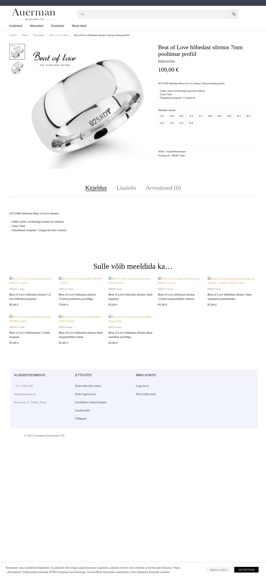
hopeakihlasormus (176, 151)
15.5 (162, 116)
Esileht (13, 35)
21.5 (181, 123)
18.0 (210, 116)
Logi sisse (142, 386)
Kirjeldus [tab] (96, 187)
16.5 (181, 116)
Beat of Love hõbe (59, 35)
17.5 (200, 116)
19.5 (239, 116)
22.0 (191, 123)
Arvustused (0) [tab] (163, 187)
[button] (144, 49)
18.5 (220, 116)
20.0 (248, 116)
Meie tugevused (85, 394)
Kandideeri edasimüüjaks (91, 402)
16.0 (172, 116)
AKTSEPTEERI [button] (246, 569)
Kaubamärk (82, 410)
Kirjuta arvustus (166, 60)
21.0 (172, 123)
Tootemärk (38, 35)
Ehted (25, 35)
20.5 (162, 123)
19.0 (229, 116)
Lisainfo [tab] (126, 187)
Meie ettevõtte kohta (88, 386)
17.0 (191, 116)
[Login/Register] (251, 14)
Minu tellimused (146, 394)
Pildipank (81, 418)
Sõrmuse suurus (166, 110)
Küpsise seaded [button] (218, 569)
